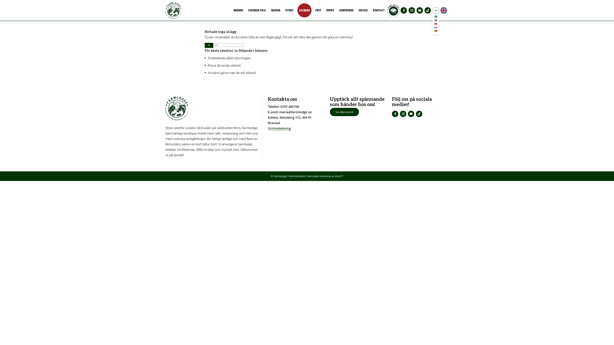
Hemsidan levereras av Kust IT (325, 176)
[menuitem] (240, 10)
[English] (435, 24)
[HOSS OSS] (393, 10)
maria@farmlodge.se (295, 112)
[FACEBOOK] (404, 10)
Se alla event (344, 112)
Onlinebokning (279, 128)
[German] (435, 32)
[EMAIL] (420, 10)
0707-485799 (289, 106)
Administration (296, 176)
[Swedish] (435, 17)
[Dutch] (435, 21)
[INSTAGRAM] (412, 10)
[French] (435, 28)
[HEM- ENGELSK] (444, 10)
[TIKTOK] (428, 10)
